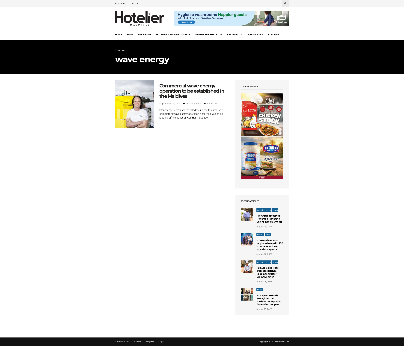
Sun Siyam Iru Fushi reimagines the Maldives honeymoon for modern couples (268, 300)
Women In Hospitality (208, 34)
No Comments (193, 103)
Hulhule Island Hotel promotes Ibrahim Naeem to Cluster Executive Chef (267, 272)
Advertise (120, 3)
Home (118, 34)
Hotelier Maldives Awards (173, 34)
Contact (135, 3)
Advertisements (122, 342)
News (130, 34)
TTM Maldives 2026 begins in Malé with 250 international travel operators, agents (269, 245)
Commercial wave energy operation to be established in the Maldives (191, 91)
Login (161, 342)
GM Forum (144, 34)
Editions (273, 34)
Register (150, 342)
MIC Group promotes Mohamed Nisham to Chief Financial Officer (269, 218)
